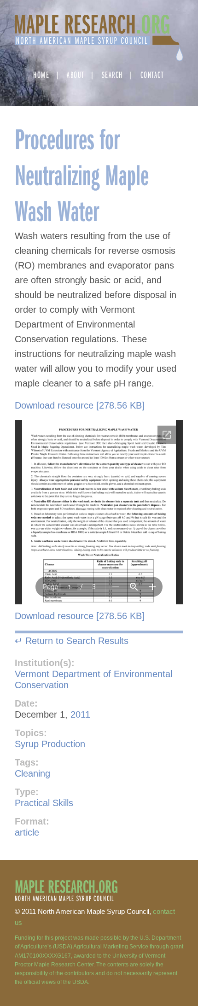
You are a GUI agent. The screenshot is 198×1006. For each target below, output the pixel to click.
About (75, 74)
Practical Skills (44, 803)
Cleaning (32, 773)
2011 (80, 714)
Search (112, 74)
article (27, 832)
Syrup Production (50, 744)
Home (41, 74)
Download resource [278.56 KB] (80, 405)
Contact (152, 74)
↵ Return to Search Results (71, 641)
